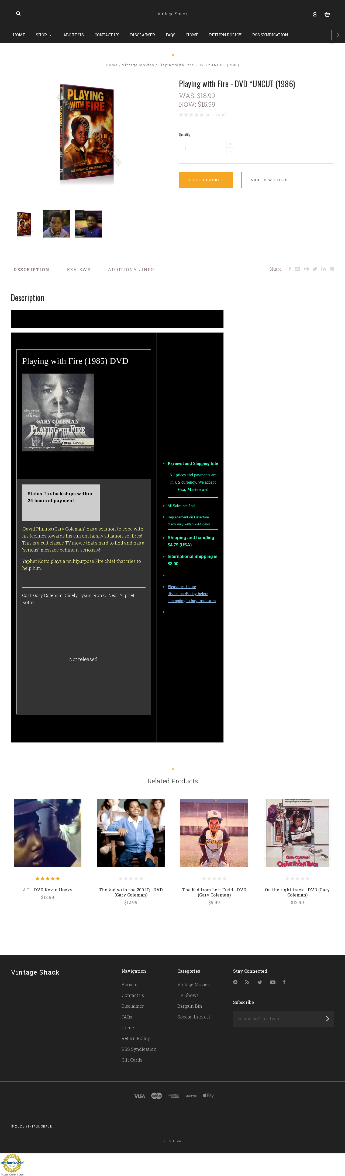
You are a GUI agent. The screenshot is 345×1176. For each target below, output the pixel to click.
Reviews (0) (216, 114)
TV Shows (188, 995)
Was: (188, 95)
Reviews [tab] (79, 269)
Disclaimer (142, 34)
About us (73, 34)
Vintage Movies (193, 984)
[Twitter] (259, 982)
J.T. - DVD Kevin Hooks (47, 889)
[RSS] (247, 982)
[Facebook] (284, 982)
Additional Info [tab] (131, 269)
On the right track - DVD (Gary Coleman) (297, 892)
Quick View (48, 832)
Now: (188, 104)
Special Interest (193, 1017)
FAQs (170, 34)
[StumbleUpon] (235, 982)
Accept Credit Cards (12, 1174)
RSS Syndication (270, 34)
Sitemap (177, 1141)
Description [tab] (31, 269)
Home (19, 34)
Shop (42, 34)
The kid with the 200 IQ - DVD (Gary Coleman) (131, 892)
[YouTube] (272, 982)
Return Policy (225, 34)
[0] (327, 13)
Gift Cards (132, 1060)
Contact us (107, 34)
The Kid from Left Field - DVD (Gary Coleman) (214, 892)
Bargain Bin (189, 1006)
